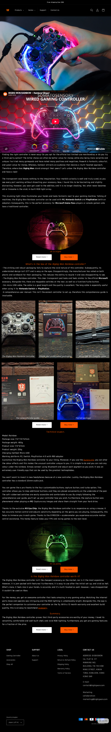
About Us (35, 656)
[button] (92, 10)
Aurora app (88, 459)
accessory (42, 608)
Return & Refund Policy (66, 660)
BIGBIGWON (100, 724)
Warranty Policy (63, 669)
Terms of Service (64, 673)
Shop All (10, 664)
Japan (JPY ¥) (14, 722)
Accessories (11, 660)
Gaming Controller (13, 656)
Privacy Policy (62, 656)
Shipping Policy (63, 664)
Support (35, 660)
